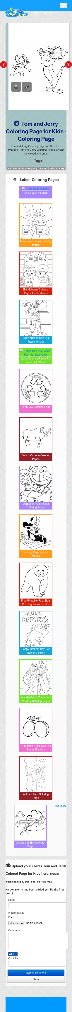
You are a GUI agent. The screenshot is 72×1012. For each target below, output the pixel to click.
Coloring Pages (44, 13)
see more (60, 805)
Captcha (13, 958)
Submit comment (36, 972)
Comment (14, 930)
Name (11, 899)
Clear (36, 979)
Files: (11, 917)
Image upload (16, 912)
